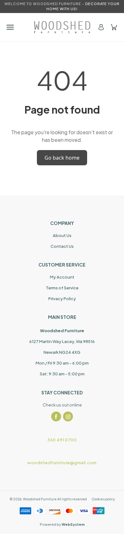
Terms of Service (62, 287)
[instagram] (68, 417)
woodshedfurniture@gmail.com (62, 462)
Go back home (62, 157)
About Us (62, 235)
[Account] (101, 27)
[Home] (62, 27)
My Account (62, 277)
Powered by (62, 524)
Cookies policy (103, 499)
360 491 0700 (62, 439)
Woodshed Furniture (40, 499)
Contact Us (62, 246)
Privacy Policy (62, 298)
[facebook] (56, 417)
